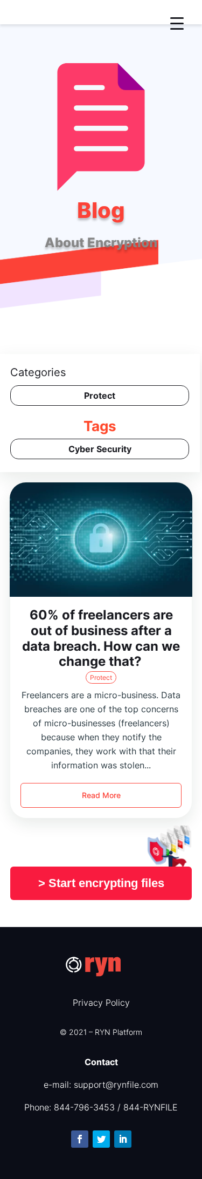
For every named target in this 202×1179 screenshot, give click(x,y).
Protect (101, 677)
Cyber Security (99, 449)
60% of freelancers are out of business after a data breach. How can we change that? (101, 638)
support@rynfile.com (116, 1084)
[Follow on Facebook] (79, 1139)
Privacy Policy (101, 1002)
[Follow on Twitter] (101, 1139)
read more (101, 795)
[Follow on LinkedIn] (122, 1139)
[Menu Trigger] (177, 23)
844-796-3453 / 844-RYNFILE (116, 1107)
